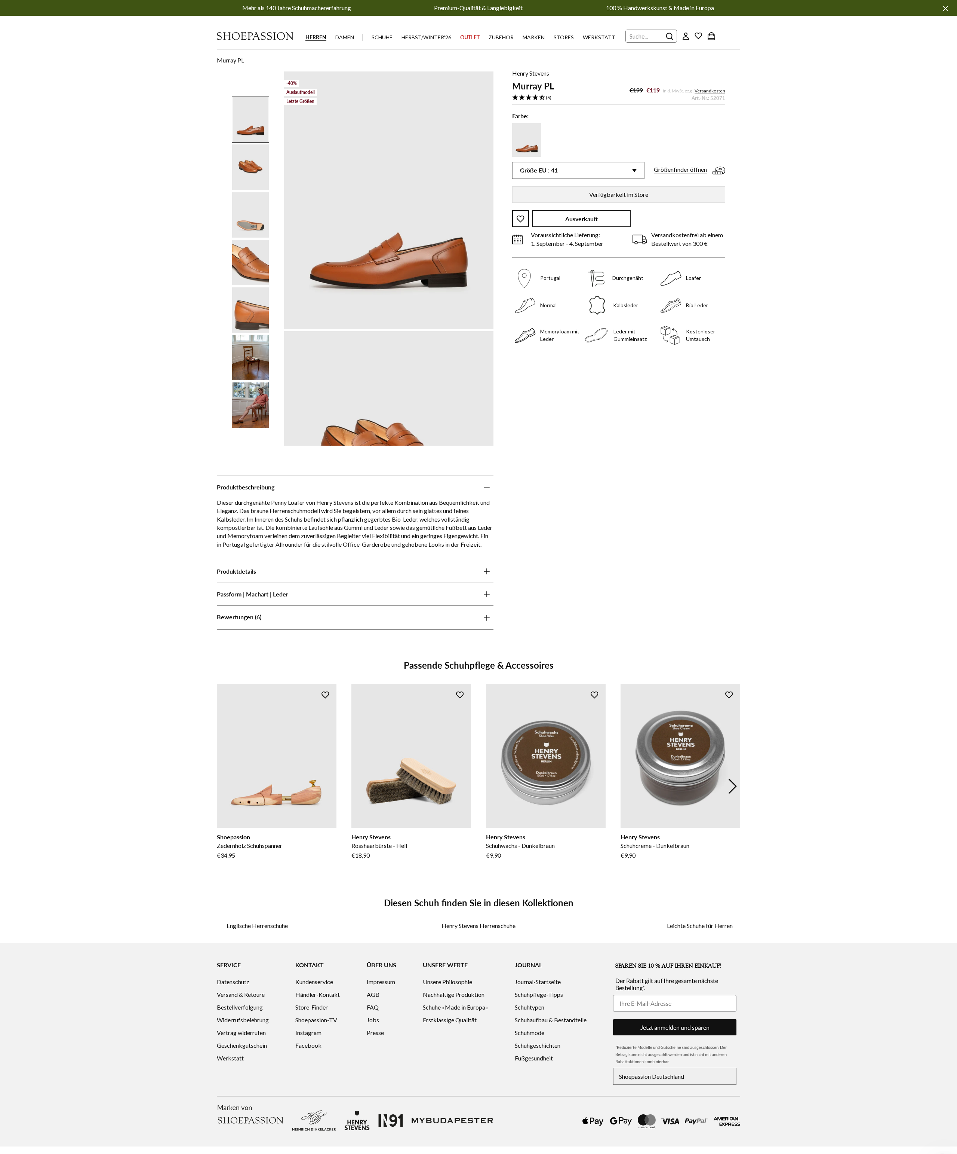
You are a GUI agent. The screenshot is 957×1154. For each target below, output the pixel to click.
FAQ (373, 1007)
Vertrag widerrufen (241, 1032)
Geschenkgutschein (242, 1045)
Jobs (373, 1019)
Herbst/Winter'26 (426, 37)
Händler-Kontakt (317, 994)
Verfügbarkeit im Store (618, 194)
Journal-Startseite (538, 981)
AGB (373, 994)
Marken (534, 37)
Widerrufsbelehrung (243, 1019)
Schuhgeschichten (537, 1045)
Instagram (308, 1032)
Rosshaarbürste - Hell (379, 845)
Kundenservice (314, 981)
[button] (618, 98)
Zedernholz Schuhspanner (249, 845)
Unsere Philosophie (447, 981)
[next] (732, 786)
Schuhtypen (529, 1007)
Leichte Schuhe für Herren (700, 925)
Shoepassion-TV (316, 1019)
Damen (344, 37)
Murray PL (230, 60)
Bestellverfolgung (240, 1007)
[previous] (224, 786)
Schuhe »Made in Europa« (455, 1007)
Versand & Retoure (241, 994)
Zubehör (501, 37)
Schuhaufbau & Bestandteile (551, 1019)
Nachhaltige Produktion (453, 994)
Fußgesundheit (534, 1058)
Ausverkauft (581, 219)
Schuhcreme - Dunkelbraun (655, 845)
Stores (564, 37)
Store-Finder (311, 1007)
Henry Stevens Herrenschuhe (478, 925)
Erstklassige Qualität (450, 1019)
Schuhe (382, 37)
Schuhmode (529, 1032)
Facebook (308, 1045)
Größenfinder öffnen (680, 169)
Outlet (470, 37)
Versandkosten (710, 91)
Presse (375, 1032)
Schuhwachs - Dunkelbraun (520, 845)
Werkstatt (599, 37)
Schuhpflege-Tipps (539, 994)
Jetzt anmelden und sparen (675, 1027)
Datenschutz (233, 981)
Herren (315, 37)
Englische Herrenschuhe (257, 925)
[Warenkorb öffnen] (711, 36)
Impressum (381, 981)
